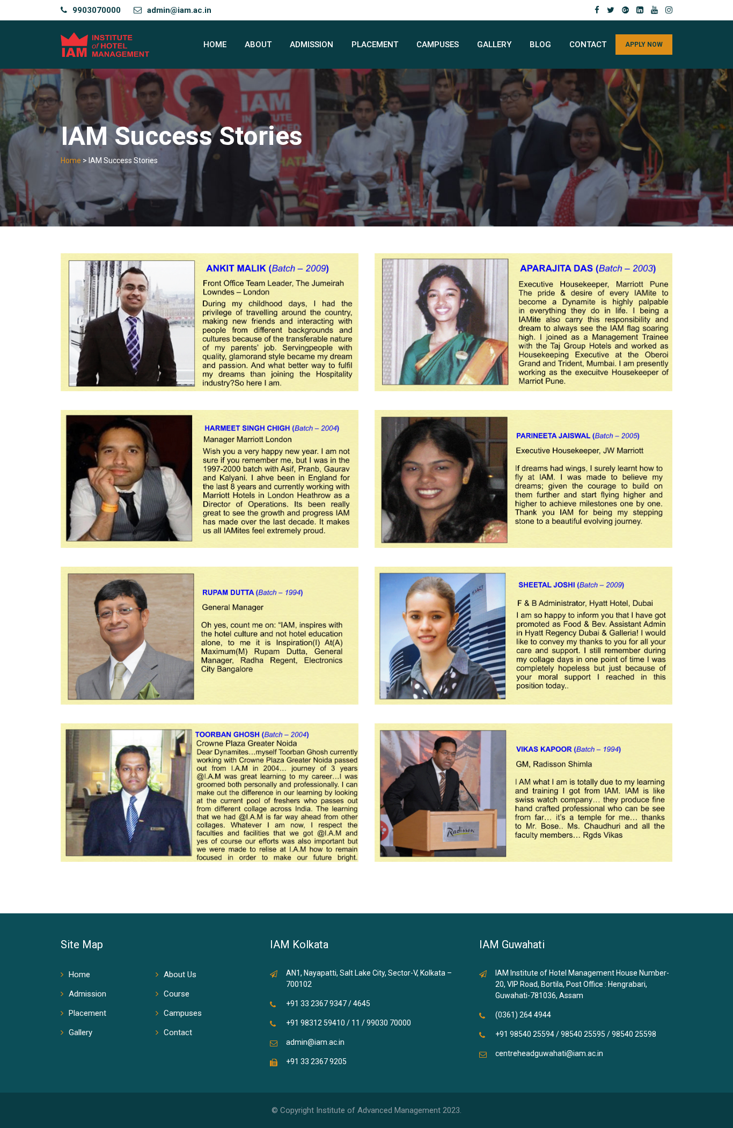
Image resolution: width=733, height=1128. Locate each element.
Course (176, 994)
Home (214, 44)
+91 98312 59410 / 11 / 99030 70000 (348, 1023)
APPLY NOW (644, 44)
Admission (311, 44)
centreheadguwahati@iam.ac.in (549, 1053)
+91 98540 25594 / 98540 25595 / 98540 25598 (575, 1034)
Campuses (437, 44)
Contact (587, 44)
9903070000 (96, 10)
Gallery (494, 44)
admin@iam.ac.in (179, 10)
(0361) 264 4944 (523, 1014)
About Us (180, 974)
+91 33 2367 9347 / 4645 (328, 1003)
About (258, 44)
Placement (374, 44)
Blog (540, 44)
